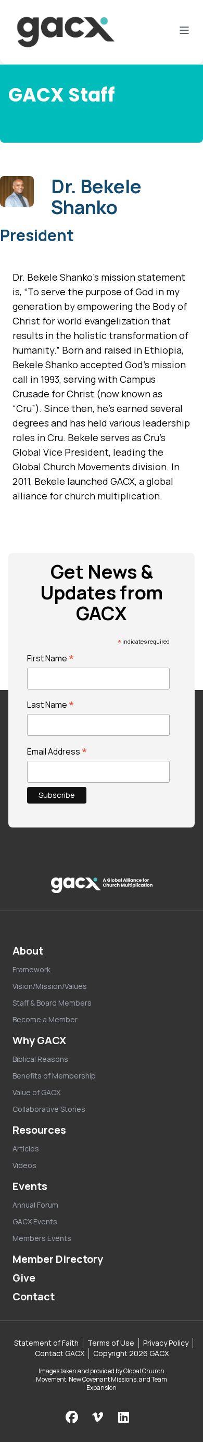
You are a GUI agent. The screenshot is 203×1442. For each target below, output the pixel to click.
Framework (31, 969)
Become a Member (45, 1019)
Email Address (57, 751)
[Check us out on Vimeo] (99, 1416)
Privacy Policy (165, 1343)
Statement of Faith (46, 1343)
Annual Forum (35, 1205)
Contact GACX (59, 1353)
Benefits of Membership (54, 1076)
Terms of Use (110, 1343)
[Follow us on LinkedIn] (123, 1416)
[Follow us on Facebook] (72, 1416)
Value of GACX (36, 1092)
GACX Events (34, 1221)
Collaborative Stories (48, 1109)
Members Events (41, 1238)
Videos (24, 1165)
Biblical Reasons (40, 1059)
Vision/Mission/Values (49, 986)
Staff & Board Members (52, 1003)
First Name (50, 658)
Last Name (50, 704)
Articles (25, 1148)
